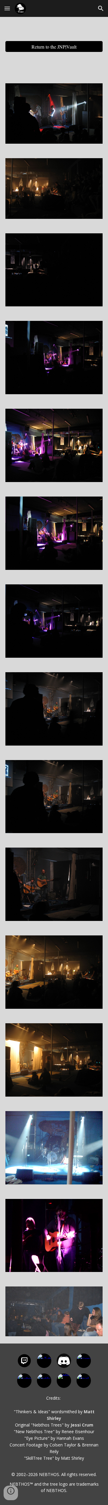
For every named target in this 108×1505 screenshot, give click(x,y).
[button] (7, 8)
